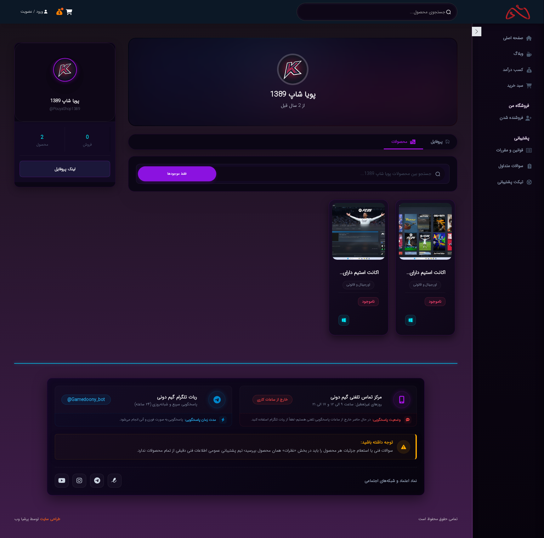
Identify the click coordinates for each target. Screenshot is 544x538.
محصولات (399, 141)
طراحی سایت (50, 519)
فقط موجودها (177, 173)
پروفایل (437, 141)
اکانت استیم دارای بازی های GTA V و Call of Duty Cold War (425, 272)
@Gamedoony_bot (86, 399)
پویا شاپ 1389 (64, 101)
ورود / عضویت (31, 11)
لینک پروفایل (65, 169)
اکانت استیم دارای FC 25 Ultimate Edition (358, 272)
